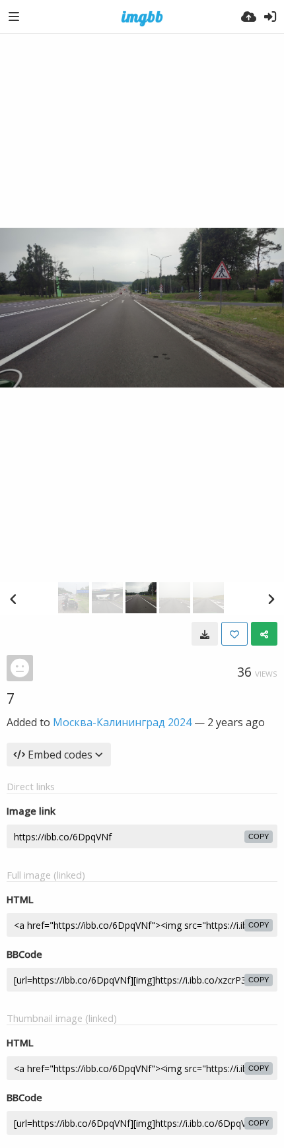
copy (258, 836)
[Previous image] (13, 599)
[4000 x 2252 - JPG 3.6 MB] (205, 634)
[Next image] (271, 599)
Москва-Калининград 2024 (122, 722)
